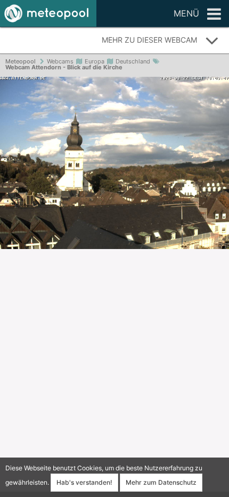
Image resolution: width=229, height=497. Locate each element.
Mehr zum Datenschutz (161, 482)
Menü (186, 13)
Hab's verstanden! (84, 482)
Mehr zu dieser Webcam (149, 39)
